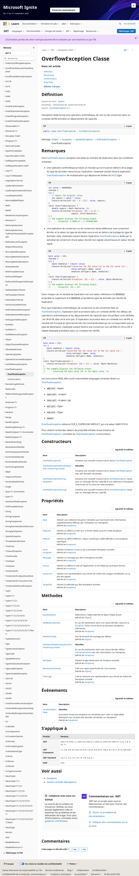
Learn (44, 50)
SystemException (84, 139)
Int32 (114, 175)
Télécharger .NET (126, 31)
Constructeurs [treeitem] (14, 379)
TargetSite (47, 584)
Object (55, 139)
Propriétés (48, 82)
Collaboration (83, 870)
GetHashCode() (49, 636)
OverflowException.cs (59, 108)
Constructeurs (50, 78)
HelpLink (47, 530)
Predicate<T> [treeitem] (11, 402)
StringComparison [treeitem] (13, 521)
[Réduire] (33, 48)
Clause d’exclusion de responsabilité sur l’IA (22, 870)
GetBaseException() (51, 622)
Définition (48, 71)
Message (47, 557)
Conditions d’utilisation (60, 874)
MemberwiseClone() (52, 668)
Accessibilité (80, 874)
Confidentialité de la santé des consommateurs (23, 874)
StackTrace (47, 573)
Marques (95, 874)
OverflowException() (52, 460)
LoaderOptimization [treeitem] (14, 185)
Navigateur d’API (65, 50)
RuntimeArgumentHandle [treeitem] (17, 452)
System (61, 101)
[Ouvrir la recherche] (120, 23)
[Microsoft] (5, 24)
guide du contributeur (56, 820)
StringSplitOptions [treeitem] (13, 531)
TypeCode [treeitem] (9, 653)
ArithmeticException (107, 139)
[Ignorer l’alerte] (133, 5)
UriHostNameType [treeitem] (13, 751)
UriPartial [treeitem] (9, 766)
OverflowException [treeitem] (17, 374)
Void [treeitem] (7, 837)
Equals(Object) (49, 614)
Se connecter (130, 23)
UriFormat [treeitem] (10, 741)
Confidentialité (98, 870)
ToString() (47, 676)
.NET (52, 50)
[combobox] (18, 53)
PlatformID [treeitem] (10, 389)
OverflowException (56, 157)
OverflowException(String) (54, 489)
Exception (67, 139)
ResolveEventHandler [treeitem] (15, 447)
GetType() (47, 660)
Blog (69, 870)
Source (46, 565)
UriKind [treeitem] (8, 756)
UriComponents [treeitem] (12, 731)
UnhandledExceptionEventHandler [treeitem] (19, 715)
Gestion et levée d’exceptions (61, 782)
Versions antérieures (54, 870)
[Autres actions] (132, 50)
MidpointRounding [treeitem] (14, 246)
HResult (46, 538)
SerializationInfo (83, 652)
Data (45, 520)
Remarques (49, 75)
